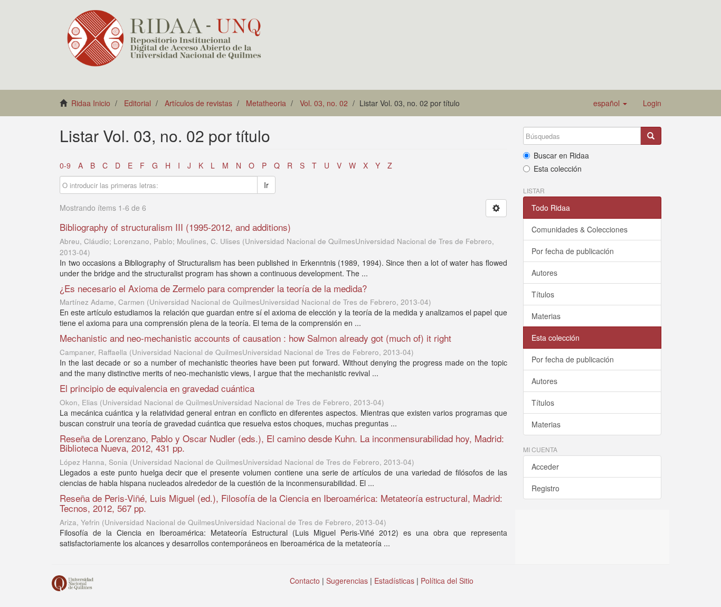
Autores (544, 272)
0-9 (65, 165)
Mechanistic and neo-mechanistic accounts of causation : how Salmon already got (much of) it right (255, 337)
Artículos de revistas (198, 103)
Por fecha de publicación (573, 251)
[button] (610, 103)
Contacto (305, 580)
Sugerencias (347, 580)
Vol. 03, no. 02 (324, 103)
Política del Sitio (447, 580)
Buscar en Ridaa (561, 155)
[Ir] (650, 136)
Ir (266, 185)
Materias (546, 316)
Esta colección (558, 168)
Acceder (545, 466)
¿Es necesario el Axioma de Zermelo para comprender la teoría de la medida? (213, 288)
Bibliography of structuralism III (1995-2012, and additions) (175, 227)
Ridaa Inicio (90, 103)
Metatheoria (266, 103)
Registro (545, 488)
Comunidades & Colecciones (580, 229)
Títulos (543, 294)
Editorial (137, 103)
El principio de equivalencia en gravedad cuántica (157, 388)
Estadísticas (394, 580)
